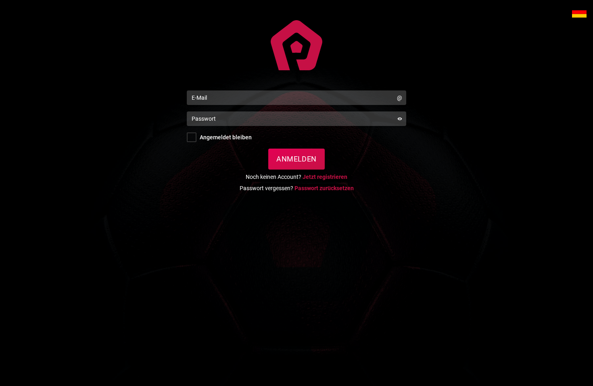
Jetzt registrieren (325, 177)
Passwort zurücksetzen (324, 188)
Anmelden (296, 159)
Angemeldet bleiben (226, 137)
